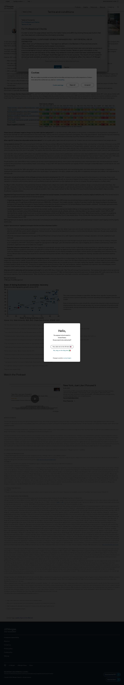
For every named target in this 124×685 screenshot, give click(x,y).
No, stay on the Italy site (60, 350)
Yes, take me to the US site (61, 346)
